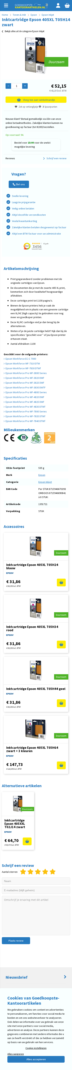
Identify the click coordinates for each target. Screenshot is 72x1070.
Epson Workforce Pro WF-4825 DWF (25, 402)
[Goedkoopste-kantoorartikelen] (31, 7)
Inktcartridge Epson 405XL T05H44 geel (35, 689)
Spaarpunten (50, 106)
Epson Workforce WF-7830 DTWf (23, 368)
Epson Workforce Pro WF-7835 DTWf (25, 416)
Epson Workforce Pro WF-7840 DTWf (25, 421)
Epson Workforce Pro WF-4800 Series (26, 392)
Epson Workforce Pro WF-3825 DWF (25, 382)
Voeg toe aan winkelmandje (39, 99)
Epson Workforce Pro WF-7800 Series (26, 411)
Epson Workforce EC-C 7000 (21, 358)
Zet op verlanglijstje (28, 106)
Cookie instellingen (36, 1048)
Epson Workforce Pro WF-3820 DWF (25, 378)
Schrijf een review (56, 158)
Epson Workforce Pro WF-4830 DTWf (25, 406)
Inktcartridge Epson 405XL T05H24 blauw (32, 566)
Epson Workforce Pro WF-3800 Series (26, 373)
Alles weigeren (15, 1054)
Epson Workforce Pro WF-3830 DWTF (26, 387)
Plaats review (15, 940)
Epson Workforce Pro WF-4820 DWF (25, 397)
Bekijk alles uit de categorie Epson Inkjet (24, 31)
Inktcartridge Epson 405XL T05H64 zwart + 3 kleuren (32, 749)
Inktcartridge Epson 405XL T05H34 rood (32, 628)
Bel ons (20, 184)
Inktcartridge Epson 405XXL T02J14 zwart (14, 823)
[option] (36, 55)
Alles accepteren (36, 1059)
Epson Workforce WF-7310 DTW (23, 363)
